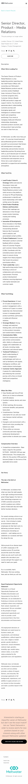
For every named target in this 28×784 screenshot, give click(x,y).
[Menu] (26, 3)
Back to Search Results (8, 11)
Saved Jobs (6, 763)
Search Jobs (6, 760)
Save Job (10, 56)
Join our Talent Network (14, 742)
